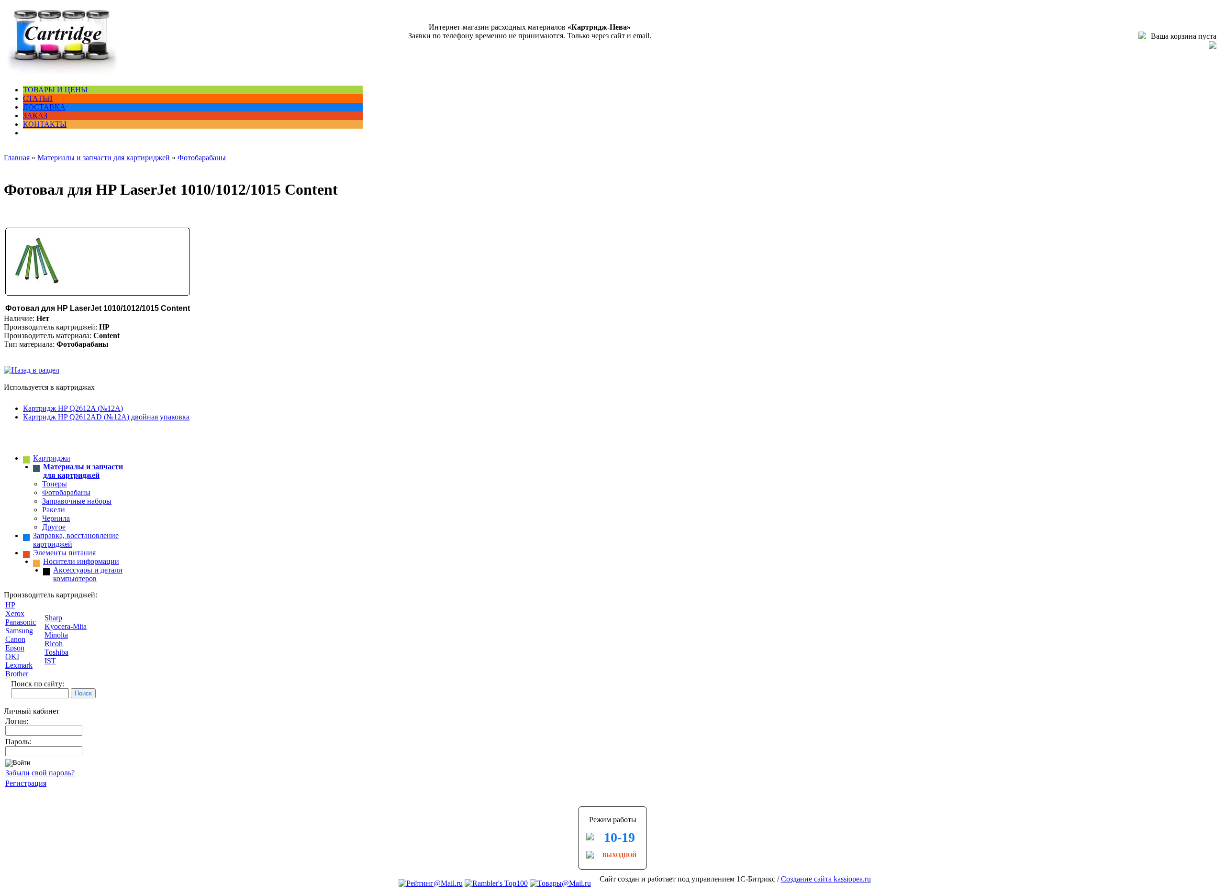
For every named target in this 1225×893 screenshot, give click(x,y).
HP (10, 605)
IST (50, 661)
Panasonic (20, 622)
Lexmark (19, 665)
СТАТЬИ (38, 98)
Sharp (53, 618)
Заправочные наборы (76, 501)
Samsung (19, 631)
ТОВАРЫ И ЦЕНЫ (55, 90)
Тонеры (54, 484)
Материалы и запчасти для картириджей (103, 158)
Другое (54, 527)
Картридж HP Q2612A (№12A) (73, 408)
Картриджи (51, 458)
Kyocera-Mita (66, 626)
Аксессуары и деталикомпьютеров (87, 574)
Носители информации (81, 561)
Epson (14, 648)
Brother (16, 674)
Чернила (56, 518)
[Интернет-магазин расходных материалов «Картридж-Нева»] (61, 73)
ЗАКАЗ (35, 115)
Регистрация (25, 783)
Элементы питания (64, 553)
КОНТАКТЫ (45, 124)
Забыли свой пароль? (40, 773)
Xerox (14, 613)
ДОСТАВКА (44, 107)
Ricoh (54, 643)
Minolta (56, 635)
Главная (17, 158)
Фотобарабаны (202, 158)
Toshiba (56, 652)
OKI (12, 656)
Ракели (53, 510)
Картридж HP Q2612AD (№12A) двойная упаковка (106, 417)
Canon (15, 639)
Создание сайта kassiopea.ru (826, 879)
